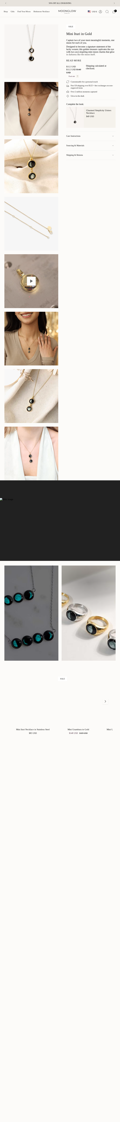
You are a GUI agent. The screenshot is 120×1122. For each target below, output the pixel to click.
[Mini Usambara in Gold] (78, 701)
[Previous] (5, 3)
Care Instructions (73, 136)
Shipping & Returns (74, 155)
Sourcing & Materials (75, 145)
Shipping (90, 66)
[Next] (114, 3)
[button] (5, 11)
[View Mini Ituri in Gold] (31, 281)
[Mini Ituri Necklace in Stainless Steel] (33, 701)
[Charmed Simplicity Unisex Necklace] (75, 117)
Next (105, 701)
